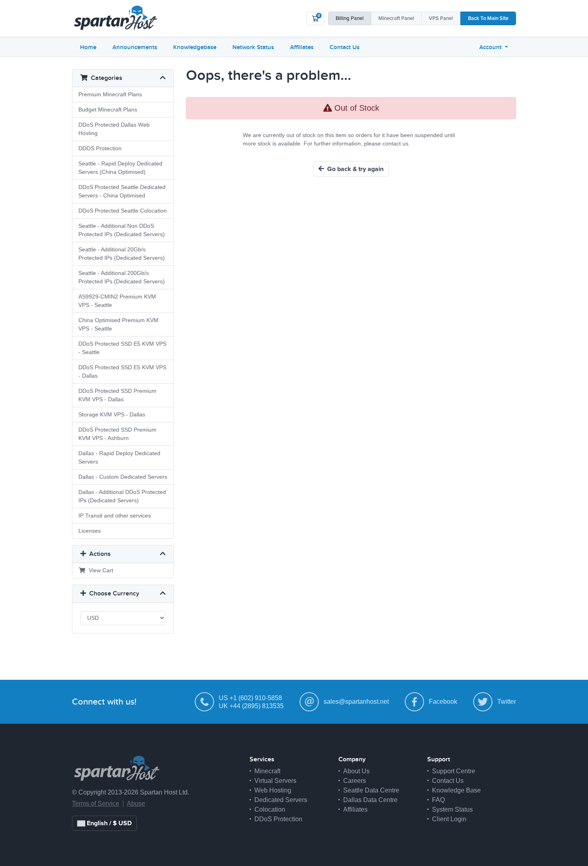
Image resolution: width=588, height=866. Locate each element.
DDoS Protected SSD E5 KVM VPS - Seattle (122, 347)
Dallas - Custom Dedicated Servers (122, 477)
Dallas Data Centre (370, 799)
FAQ (438, 799)
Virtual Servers (275, 780)
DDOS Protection (100, 148)
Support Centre (453, 771)
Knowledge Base (456, 790)
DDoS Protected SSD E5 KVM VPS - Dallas (122, 371)
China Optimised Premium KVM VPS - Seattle (118, 324)
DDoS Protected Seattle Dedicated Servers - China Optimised (122, 191)
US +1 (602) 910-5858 (250, 698)
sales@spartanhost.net (356, 701)
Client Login (449, 819)
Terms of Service (95, 803)
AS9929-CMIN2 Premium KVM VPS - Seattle (117, 300)
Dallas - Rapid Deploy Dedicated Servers (119, 457)
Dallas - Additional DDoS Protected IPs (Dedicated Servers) (122, 496)
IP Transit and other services (114, 515)
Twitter (506, 701)
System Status (452, 809)
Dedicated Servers (280, 799)
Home (88, 47)
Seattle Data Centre (371, 790)
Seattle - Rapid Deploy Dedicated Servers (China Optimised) (120, 167)
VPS (441, 18)
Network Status (253, 47)
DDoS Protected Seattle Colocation (122, 210)
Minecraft (396, 18)
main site (488, 18)
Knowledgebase (194, 47)
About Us (356, 771)
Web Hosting (272, 790)
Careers (354, 780)
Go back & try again (354, 169)
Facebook (443, 701)
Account (491, 47)
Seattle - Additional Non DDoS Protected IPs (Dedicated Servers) (121, 230)
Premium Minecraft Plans (110, 94)
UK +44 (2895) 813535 (251, 706)
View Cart (99, 570)
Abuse (136, 803)
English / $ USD (108, 823)
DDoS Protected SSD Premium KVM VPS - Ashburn (117, 433)
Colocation (269, 809)
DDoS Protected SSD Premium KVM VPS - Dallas (117, 395)
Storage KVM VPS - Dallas (111, 414)
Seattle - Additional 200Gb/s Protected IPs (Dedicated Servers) (121, 277)
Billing (350, 18)
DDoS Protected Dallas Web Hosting (114, 128)
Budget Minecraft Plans (107, 109)
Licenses (89, 531)
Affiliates (302, 47)
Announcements (134, 47)
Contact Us (345, 47)
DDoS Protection (278, 819)
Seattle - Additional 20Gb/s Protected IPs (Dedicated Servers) (121, 253)
